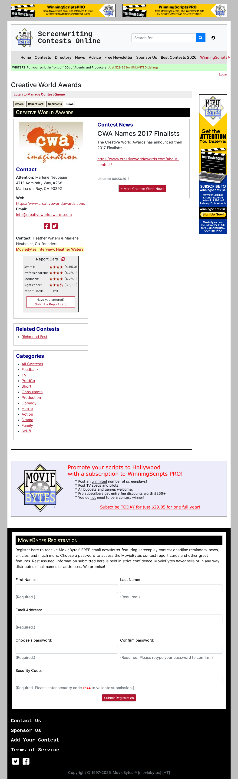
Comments (55, 104)
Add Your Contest (35, 740)
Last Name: (130, 579)
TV (24, 375)
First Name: (26, 579)
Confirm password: (137, 640)
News (80, 57)
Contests (43, 57)
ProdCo (28, 380)
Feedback (30, 369)
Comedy (29, 403)
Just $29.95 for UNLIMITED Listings (133, 67)
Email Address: (29, 610)
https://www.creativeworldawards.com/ (51, 203)
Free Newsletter (118, 57)
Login (223, 74)
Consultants (32, 392)
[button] (213, 37)
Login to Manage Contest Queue (39, 94)
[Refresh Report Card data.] (62, 259)
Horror (27, 408)
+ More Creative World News (142, 189)
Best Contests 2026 (178, 57)
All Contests (32, 364)
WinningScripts (214, 57)
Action (27, 414)
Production (31, 397)
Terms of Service (35, 750)
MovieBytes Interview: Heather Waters (50, 249)
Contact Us (26, 721)
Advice (95, 57)
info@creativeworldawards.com (44, 214)
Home (25, 57)
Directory (63, 57)
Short (26, 386)
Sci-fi (26, 431)
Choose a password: (34, 640)
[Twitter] (55, 226)
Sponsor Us (146, 57)
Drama (27, 419)
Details (19, 104)
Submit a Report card (50, 304)
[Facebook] (47, 226)
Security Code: (29, 670)
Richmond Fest (34, 336)
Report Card (35, 104)
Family (27, 425)
